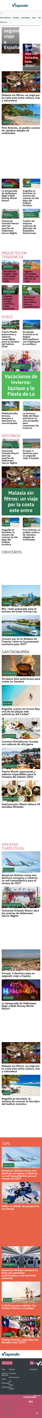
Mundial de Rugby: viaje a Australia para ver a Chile (10, 276)
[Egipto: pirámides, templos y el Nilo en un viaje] (31, 265)
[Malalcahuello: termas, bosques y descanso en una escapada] (10, 406)
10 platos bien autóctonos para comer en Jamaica (21, 680)
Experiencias (7, 1387)
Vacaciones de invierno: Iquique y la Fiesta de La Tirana (21, 388)
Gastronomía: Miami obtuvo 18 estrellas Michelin (21, 805)
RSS (31, 1401)
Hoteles (12, 1369)
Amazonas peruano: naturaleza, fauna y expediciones (31, 301)
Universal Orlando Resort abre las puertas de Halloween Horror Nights (10, 227)
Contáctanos (29, 1396)
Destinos (16, 18)
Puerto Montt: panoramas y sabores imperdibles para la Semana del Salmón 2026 (10, 339)
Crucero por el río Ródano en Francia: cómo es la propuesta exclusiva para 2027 (20, 641)
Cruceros (12, 1373)
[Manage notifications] (37, 1413)
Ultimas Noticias (5, 1374)
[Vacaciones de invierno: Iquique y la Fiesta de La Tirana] (21, 360)
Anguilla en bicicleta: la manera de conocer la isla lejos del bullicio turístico (31, 198)
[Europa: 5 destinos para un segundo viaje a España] (31, 443)
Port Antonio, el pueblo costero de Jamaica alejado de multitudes (21, 130)
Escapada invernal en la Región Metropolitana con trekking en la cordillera (31, 338)
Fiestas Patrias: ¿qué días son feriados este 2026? (20, 1341)
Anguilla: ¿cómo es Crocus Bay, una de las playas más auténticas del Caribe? (21, 711)
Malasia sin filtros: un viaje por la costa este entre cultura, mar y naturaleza (21, 97)
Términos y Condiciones (7, 1415)
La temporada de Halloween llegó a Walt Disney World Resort (9, 195)
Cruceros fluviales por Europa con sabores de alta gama (20, 743)
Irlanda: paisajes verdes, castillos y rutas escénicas (9, 302)
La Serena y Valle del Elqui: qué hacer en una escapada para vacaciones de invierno (31, 420)
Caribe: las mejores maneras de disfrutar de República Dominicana (29, 227)
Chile (34, 18)
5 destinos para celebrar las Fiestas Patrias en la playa (19, 1307)
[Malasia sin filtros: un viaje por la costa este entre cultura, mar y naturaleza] (21, 477)
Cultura (12, 1389)
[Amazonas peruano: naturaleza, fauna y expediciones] (31, 290)
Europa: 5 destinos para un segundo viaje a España (31, 454)
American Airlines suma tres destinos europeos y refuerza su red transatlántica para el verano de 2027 (20, 879)
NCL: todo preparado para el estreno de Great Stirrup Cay (19, 610)
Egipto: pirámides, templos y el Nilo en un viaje (31, 276)
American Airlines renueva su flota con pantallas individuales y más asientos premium (20, 1274)
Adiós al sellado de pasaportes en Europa (20, 1207)
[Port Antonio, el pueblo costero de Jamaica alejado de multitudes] (31, 522)
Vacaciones (25, 18)
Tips (39, 18)
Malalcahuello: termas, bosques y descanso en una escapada (10, 418)
